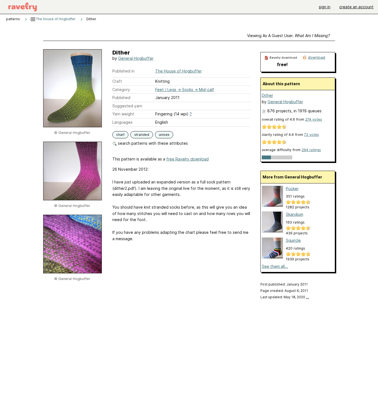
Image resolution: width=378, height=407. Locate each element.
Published (121, 97)
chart (120, 135)
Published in (123, 71)
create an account (356, 6)
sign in (324, 6)
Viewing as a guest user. (288, 35)
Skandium (294, 214)
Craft (117, 81)
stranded (141, 135)
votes (313, 119)
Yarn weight (123, 114)
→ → (184, 89)
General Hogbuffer (136, 58)
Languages (122, 122)
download (316, 57)
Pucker (292, 188)
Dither (267, 95)
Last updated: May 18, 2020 (284, 297)
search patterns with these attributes (152, 143)
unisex (164, 135)
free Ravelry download (187, 159)
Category (121, 89)
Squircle (293, 240)
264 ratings (311, 150)
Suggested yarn (127, 105)
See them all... (275, 266)
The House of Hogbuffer (55, 19)
